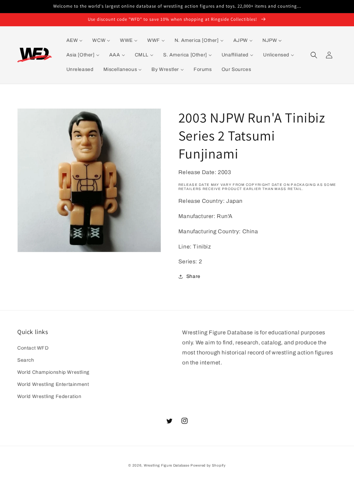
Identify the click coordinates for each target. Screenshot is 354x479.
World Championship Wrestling (53, 372)
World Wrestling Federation (49, 396)
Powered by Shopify (208, 465)
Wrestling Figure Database (166, 465)
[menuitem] (75, 40)
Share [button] (193, 276)
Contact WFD (33, 348)
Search (25, 360)
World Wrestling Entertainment (53, 384)
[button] (314, 55)
